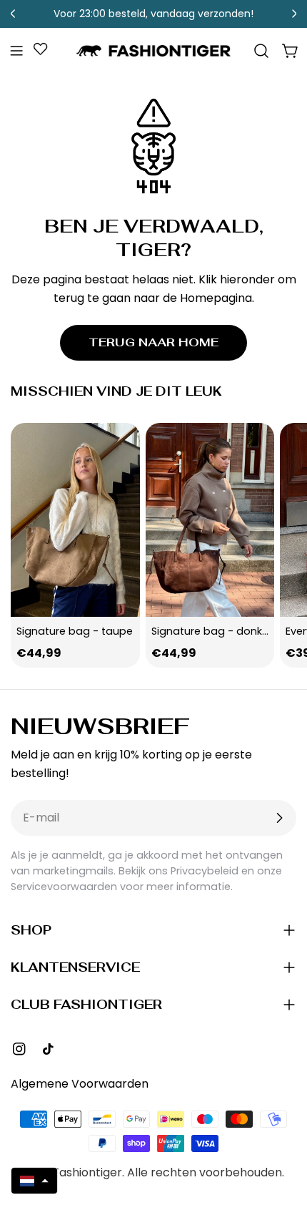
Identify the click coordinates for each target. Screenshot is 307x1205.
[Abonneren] (279, 818)
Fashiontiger (87, 1172)
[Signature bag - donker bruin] (210, 520)
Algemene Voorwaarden (80, 1083)
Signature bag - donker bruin (226, 631)
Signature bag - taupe (74, 631)
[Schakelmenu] (16, 50)
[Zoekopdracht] (261, 50)
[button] (34, 1181)
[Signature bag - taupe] (75, 520)
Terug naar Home (153, 342)
